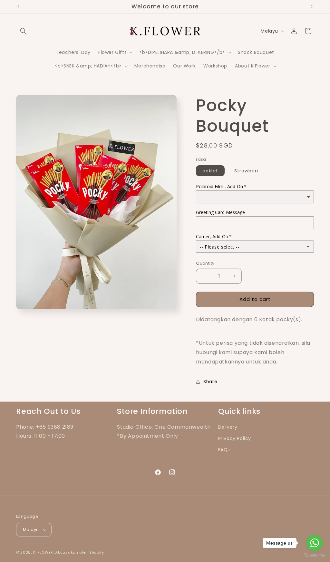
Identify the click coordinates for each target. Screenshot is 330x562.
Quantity (205, 263)
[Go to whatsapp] (314, 543)
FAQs (224, 449)
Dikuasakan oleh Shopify (79, 552)
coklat (210, 171)
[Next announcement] (312, 6)
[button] (23, 31)
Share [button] (210, 381)
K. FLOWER (43, 552)
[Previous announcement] (18, 6)
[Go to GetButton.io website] (314, 555)
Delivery (228, 427)
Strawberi (246, 171)
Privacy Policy (234, 438)
